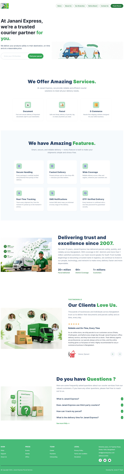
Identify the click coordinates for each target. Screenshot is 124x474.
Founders (53, 453)
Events (27, 450)
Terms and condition (80, 453)
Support (3, 453)
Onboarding (53, 457)
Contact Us (105, 6)
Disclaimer (77, 457)
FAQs (2, 450)
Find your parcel (36, 56)
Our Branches (80, 6)
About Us (68, 6)
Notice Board (92, 6)
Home (59, 6)
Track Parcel (117, 6)
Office (27, 457)
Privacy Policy (78, 450)
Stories (27, 453)
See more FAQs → (62, 423)
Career (52, 450)
